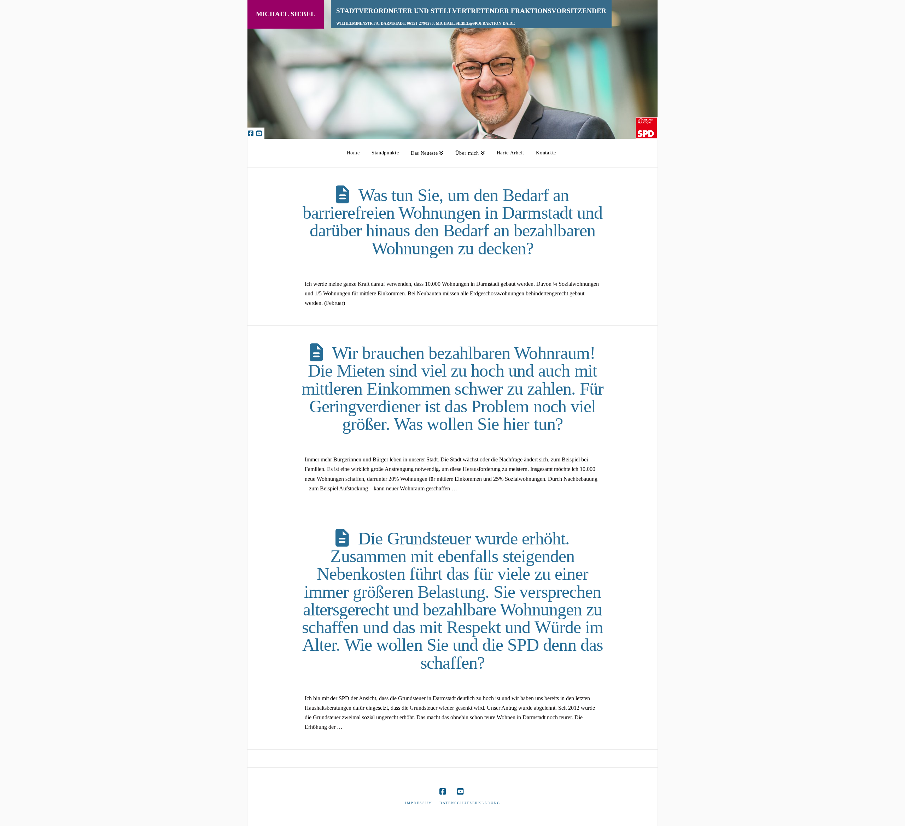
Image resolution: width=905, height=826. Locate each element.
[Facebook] (251, 133)
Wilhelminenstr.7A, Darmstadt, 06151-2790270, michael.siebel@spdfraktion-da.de (425, 23)
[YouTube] (260, 133)
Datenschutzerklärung (469, 803)
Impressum (418, 803)
